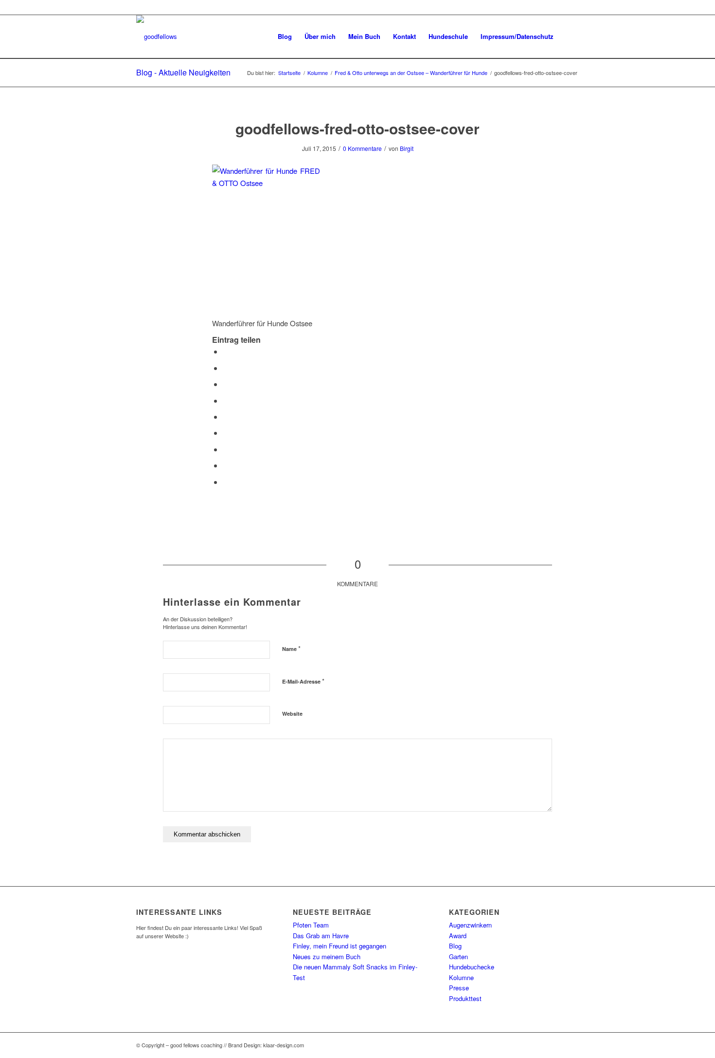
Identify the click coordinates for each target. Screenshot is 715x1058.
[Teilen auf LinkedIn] (226, 416)
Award (457, 935)
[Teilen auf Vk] (226, 449)
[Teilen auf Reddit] (226, 465)
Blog (455, 945)
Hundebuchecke (471, 966)
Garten (458, 956)
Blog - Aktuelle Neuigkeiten (183, 72)
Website (292, 713)
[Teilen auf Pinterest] (226, 400)
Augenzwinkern (470, 924)
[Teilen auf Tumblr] (226, 432)
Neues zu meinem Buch (326, 956)
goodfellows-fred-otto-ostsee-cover (357, 128)
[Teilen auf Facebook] (226, 351)
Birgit (406, 148)
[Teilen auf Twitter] (226, 368)
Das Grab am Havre (321, 935)
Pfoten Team (311, 924)
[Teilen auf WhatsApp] (226, 384)
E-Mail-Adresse (303, 681)
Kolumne (461, 977)
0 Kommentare (362, 148)
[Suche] (569, 36)
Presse (459, 987)
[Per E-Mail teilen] (226, 482)
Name (291, 648)
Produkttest (465, 998)
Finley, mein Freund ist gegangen (339, 945)
